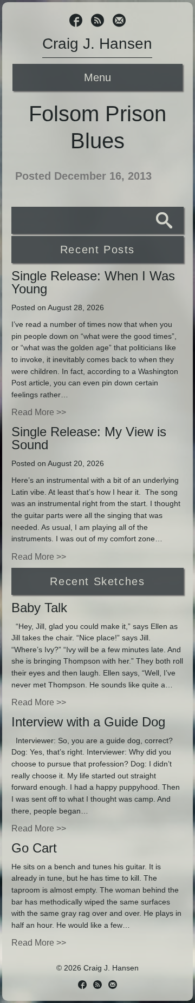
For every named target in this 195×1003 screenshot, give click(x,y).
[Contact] (119, 21)
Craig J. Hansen (97, 43)
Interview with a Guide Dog (88, 721)
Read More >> (38, 412)
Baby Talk (39, 607)
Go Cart (34, 848)
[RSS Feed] (97, 21)
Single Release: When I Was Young (93, 282)
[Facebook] (76, 21)
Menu (97, 77)
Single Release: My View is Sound (88, 438)
